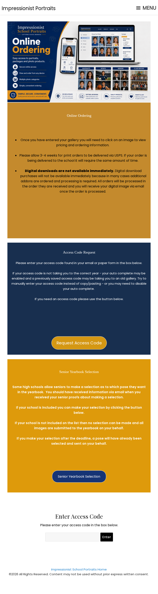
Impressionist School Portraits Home (79, 569)
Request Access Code (79, 343)
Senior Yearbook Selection (79, 476)
